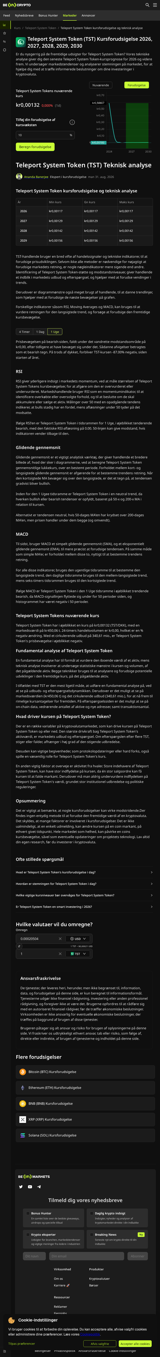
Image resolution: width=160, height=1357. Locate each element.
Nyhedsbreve (24, 15)
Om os (58, 1279)
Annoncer (88, 15)
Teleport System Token (40, 28)
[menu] (5, 37)
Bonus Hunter (48, 15)
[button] (84, 872)
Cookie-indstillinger (122, 1351)
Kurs (17, 28)
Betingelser (43, 1351)
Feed (6, 15)
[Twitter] (20, 1187)
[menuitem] (5, 25)
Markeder (70, 15)
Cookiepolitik (90, 1334)
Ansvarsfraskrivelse (92, 1351)
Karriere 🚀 (62, 1285)
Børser (93, 1285)
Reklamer (60, 1307)
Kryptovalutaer (99, 1279)
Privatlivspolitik (64, 1351)
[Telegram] (39, 1187)
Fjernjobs (60, 1313)
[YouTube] (30, 1187)
